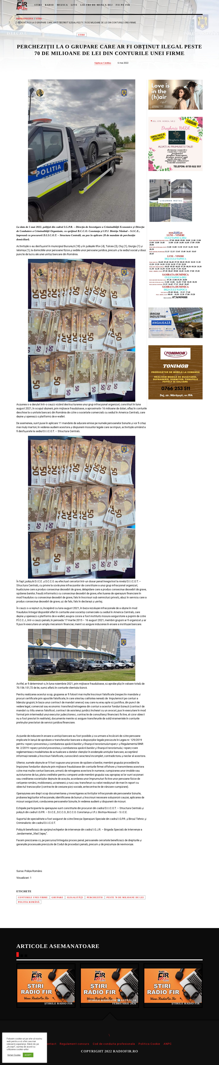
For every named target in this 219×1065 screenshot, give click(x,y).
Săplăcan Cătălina (102, 63)
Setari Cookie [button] (14, 1055)
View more (46, 985)
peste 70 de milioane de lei (125, 897)
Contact (50, 1043)
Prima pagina (24, 19)
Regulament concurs (74, 1043)
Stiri (39, 19)
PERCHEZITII (95, 897)
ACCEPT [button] (28, 1055)
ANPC (168, 1043)
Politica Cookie (149, 1043)
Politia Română (29, 902)
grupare (57, 897)
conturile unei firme (33, 897)
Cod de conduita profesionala (114, 1043)
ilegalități (75, 897)
